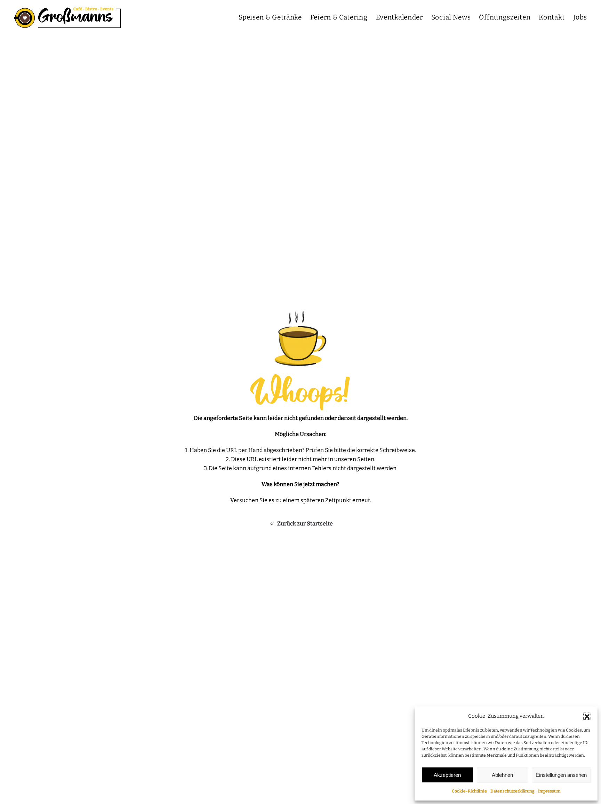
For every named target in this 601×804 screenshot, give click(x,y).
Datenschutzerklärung (512, 791)
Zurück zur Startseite (305, 523)
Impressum (549, 791)
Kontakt (552, 17)
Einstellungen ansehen (561, 775)
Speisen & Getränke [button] (270, 17)
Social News (451, 17)
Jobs (580, 17)
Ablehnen (502, 775)
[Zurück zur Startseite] (67, 17)
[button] (587, 715)
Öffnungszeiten (504, 17)
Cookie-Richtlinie (469, 791)
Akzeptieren (447, 775)
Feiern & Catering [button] (339, 17)
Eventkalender (399, 17)
